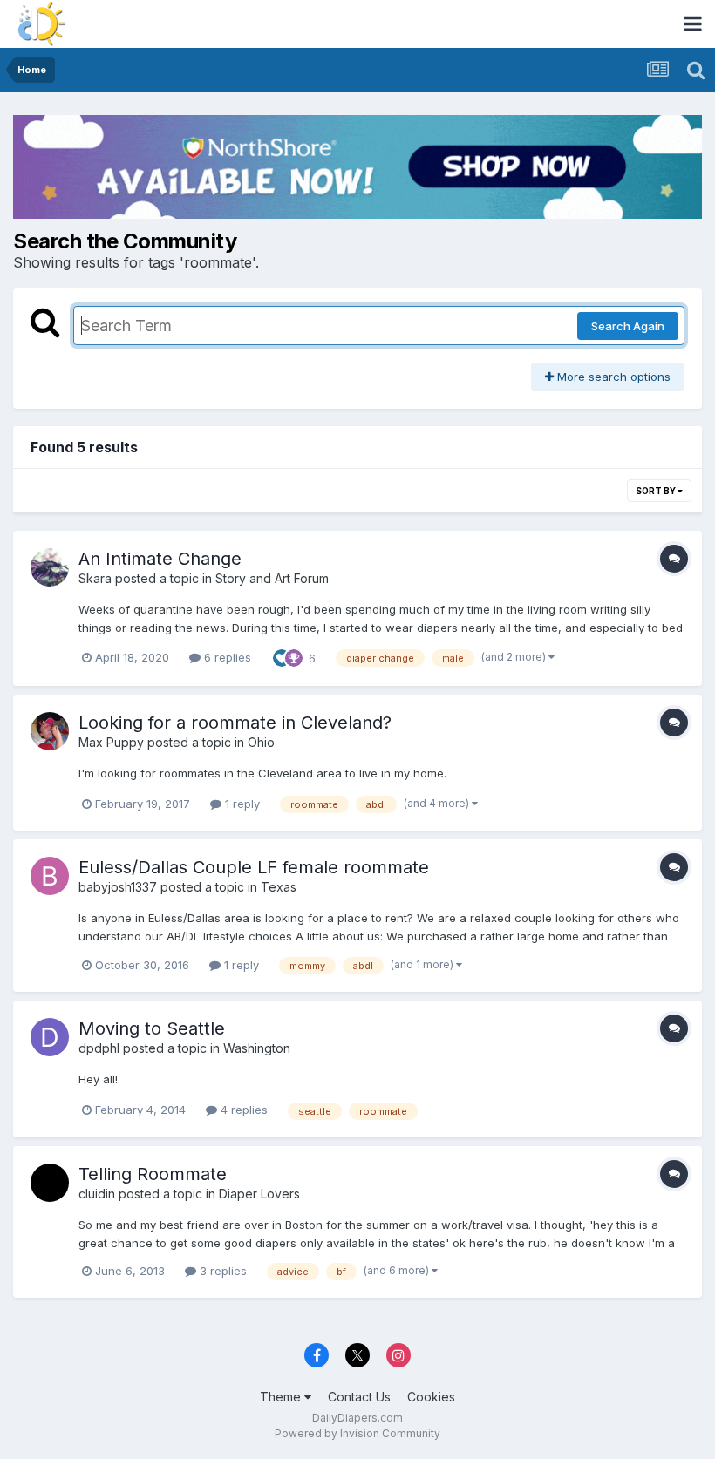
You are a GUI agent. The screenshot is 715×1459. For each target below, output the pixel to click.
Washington (256, 1048)
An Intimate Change (160, 558)
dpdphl (98, 1048)
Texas (278, 886)
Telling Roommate (152, 1174)
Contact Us (359, 1396)
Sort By (657, 490)
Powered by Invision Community (357, 1433)
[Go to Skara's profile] (50, 567)
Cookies (431, 1396)
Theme (282, 1396)
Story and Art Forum (272, 578)
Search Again (627, 326)
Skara (95, 578)
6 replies (226, 657)
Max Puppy (111, 742)
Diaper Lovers (259, 1193)
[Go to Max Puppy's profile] (50, 731)
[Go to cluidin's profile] (50, 1183)
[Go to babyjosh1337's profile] (50, 876)
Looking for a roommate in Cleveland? (235, 722)
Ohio (261, 742)
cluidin (96, 1193)
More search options (612, 376)
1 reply (240, 804)
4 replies (242, 1109)
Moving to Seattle (151, 1028)
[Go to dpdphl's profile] (50, 1037)
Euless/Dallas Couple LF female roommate (253, 867)
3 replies (221, 1271)
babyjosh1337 (117, 886)
